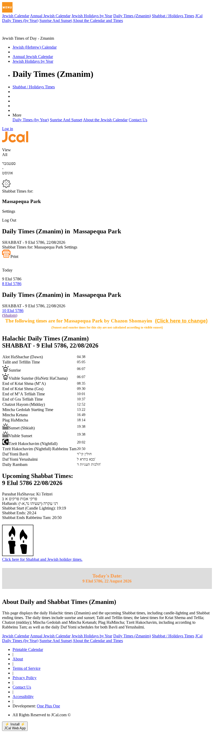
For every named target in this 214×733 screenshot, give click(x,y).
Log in (7, 128)
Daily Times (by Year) (20, 20)
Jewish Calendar (15, 16)
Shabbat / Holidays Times (173, 16)
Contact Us (138, 120)
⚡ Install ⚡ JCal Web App (15, 726)
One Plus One (48, 706)
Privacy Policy (25, 678)
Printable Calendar (28, 649)
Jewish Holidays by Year (92, 16)
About (18, 659)
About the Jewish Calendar (105, 120)
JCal (199, 16)
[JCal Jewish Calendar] (24, 33)
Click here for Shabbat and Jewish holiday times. (42, 559)
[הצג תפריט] (7, 7)
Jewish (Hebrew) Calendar (35, 47)
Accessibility (23, 696)
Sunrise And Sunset (55, 20)
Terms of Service (26, 668)
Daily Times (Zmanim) (132, 16)
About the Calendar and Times (98, 20)
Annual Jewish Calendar (50, 16)
